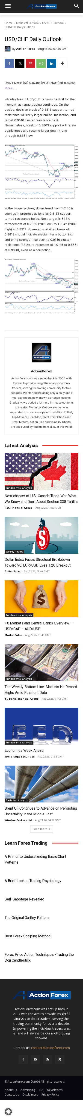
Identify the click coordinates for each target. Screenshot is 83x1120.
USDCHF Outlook (53, 23)
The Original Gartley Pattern (27, 917)
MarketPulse (13, 635)
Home (9, 23)
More (8, 88)
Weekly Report (14, 551)
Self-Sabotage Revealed (24, 899)
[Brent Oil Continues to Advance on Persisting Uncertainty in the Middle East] (41, 784)
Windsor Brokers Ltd (18, 820)
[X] (19, 63)
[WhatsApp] (41, 63)
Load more (40, 829)
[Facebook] (9, 63)
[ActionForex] (8, 49)
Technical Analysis (17, 800)
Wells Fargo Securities (20, 756)
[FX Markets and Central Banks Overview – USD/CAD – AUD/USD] (41, 598)
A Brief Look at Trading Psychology (33, 881)
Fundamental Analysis (19, 488)
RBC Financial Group (18, 507)
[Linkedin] (51, 63)
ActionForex (25, 48)
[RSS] (47, 1059)
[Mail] (35, 1059)
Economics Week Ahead (24, 750)
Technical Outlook (27, 23)
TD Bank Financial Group (22, 698)
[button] (8, 1111)
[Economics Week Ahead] (41, 726)
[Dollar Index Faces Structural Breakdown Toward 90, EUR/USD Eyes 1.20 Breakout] (41, 535)
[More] (62, 63)
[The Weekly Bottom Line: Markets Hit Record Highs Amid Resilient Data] (41, 662)
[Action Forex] (41, 6)
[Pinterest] (30, 63)
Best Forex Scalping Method (27, 936)
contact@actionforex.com (50, 1048)
